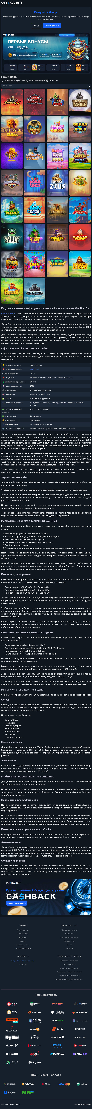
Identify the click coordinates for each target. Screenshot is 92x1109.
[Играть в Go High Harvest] (12, 291)
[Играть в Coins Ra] (12, 156)
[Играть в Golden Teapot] (80, 237)
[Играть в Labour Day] (80, 210)
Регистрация (52, 25)
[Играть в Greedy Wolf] (80, 156)
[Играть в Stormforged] (35, 291)
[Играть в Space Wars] (12, 237)
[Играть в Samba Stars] (35, 237)
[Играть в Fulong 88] (35, 129)
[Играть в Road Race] (12, 264)
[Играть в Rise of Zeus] (57, 183)
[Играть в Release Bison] (80, 264)
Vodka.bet (34, 369)
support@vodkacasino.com (22, 961)
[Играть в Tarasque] (57, 210)
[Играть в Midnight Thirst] (35, 102)
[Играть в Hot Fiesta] (35, 264)
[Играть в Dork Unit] (35, 183)
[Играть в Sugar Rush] (57, 156)
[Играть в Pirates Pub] (57, 237)
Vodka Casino (8, 314)
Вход (36, 25)
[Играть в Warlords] (12, 183)
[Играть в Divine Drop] (57, 264)
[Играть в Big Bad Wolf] (80, 102)
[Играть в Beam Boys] (35, 210)
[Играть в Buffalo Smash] (12, 129)
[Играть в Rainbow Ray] (12, 210)
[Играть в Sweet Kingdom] (57, 129)
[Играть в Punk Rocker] (57, 102)
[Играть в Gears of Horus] (80, 129)
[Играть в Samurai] (12, 102)
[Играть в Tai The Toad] (80, 183)
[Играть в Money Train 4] (35, 156)
